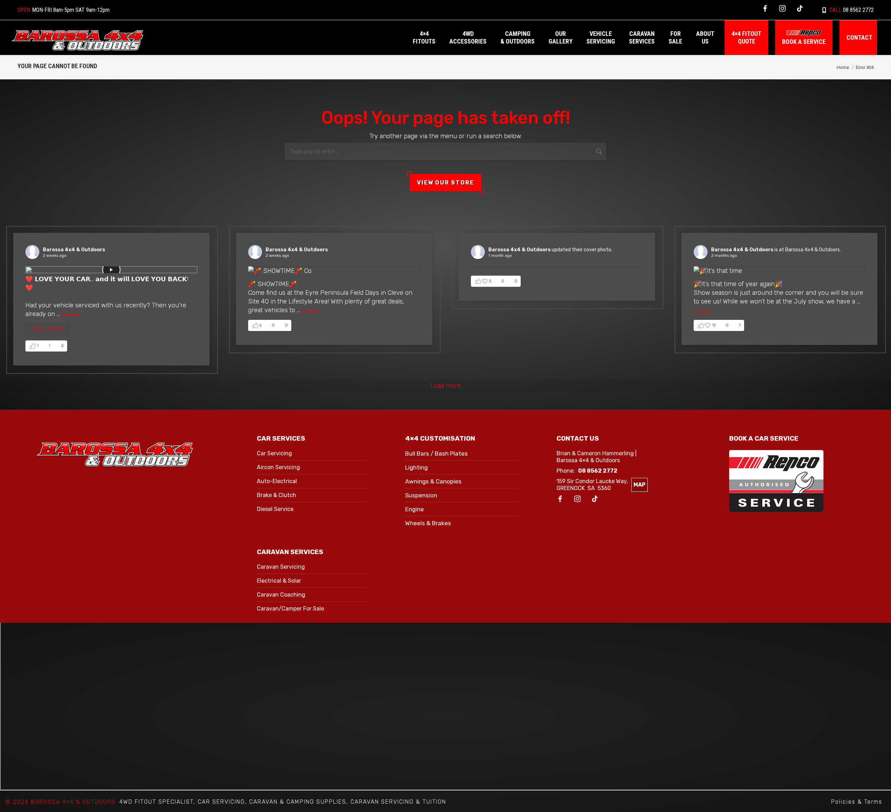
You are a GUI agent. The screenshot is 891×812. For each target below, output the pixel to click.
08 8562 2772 (851, 10)
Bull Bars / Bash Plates (436, 453)
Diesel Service (275, 509)
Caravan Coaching (281, 594)
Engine (414, 509)
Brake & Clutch (276, 495)
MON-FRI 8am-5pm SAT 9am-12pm (63, 10)
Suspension (421, 495)
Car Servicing (274, 453)
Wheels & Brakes (428, 523)
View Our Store (445, 182)
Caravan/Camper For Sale (290, 608)
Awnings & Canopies (433, 481)
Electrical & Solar (279, 580)
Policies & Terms (856, 801)
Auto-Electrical (277, 481)
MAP (639, 484)
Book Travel (47, 328)
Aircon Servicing (278, 467)
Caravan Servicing (281, 566)
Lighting (416, 467)
